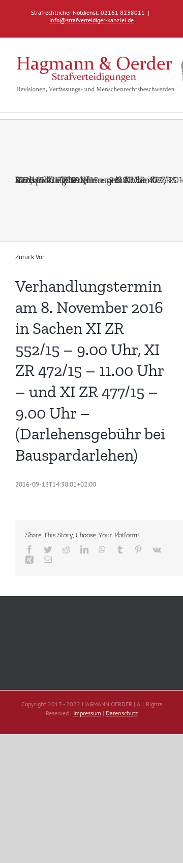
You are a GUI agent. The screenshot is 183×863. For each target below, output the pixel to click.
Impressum (87, 713)
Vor (40, 257)
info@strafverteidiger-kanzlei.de (91, 20)
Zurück (24, 257)
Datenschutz (122, 713)
